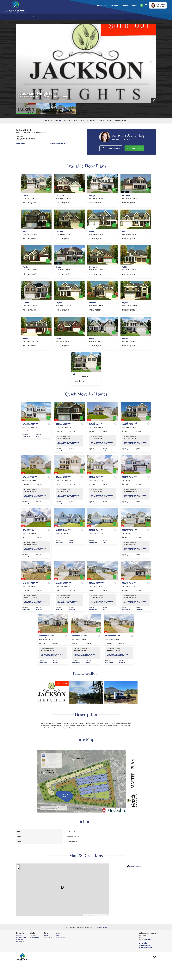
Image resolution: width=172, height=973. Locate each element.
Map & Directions (121, 120)
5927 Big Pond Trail (129, 583)
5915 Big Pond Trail (112, 636)
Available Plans (19, 939)
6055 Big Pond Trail (30, 424)
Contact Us (58, 935)
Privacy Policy (143, 943)
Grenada (92, 303)
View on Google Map (135, 866)
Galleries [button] (114, 5)
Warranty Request (60, 937)
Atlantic (59, 338)
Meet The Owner (48, 937)
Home (17, 17)
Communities (19, 935)
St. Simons (126, 196)
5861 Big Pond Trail (30, 530)
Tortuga (92, 196)
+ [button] (18, 866)
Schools (109, 120)
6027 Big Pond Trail (63, 477)
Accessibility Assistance (145, 947)
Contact (57, 933)
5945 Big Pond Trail (96, 530)
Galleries (32, 933)
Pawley (25, 267)
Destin (25, 196)
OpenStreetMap (96, 915)
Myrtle (58, 267)
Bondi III (105, 609)
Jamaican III (72, 609)
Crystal (125, 303)
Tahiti (124, 267)
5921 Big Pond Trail (79, 636)
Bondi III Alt (39, 609)
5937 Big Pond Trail (63, 583)
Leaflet (84, 915)
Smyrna (125, 338)
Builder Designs (103, 927)
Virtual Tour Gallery (35, 937)
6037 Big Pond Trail (96, 424)
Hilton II (26, 303)
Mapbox (89, 915)
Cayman (59, 303)
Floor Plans (20, 143)
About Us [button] (125, 5)
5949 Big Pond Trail (63, 530)
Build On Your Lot (20, 942)
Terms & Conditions (144, 945)
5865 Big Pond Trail (96, 477)
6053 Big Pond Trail (63, 424)
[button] (141, 6)
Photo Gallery (79, 120)
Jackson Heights (26, 436)
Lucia (124, 231)
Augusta (92, 338)
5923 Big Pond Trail (46, 636)
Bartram (59, 231)
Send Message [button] (136, 148)
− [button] (18, 868)
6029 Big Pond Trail (30, 477)
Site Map (101, 120)
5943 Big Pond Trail (129, 530)
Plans (58, 120)
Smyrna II (93, 267)
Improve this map (104, 915)
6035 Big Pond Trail (129, 424)
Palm (25, 231)
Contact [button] (134, 5)
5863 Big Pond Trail (129, 477)
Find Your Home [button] (102, 5)
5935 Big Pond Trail (96, 583)
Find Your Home (20, 933)
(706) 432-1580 (147, 939)
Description (91, 120)
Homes (67, 120)
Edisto (25, 338)
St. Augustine (61, 196)
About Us (46, 933)
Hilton (75, 374)
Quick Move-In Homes (58, 143)
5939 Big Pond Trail (30, 583)
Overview (48, 120)
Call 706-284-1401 (112, 148)
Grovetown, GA (23, 17)
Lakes (91, 231)
